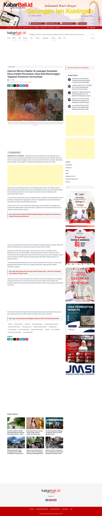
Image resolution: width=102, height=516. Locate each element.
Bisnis (53, 38)
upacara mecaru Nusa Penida (14, 332)
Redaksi (68, 182)
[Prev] (92, 34)
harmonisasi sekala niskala (14, 326)
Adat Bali (10, 324)
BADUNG (9, 27)
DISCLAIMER (65, 509)
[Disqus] (35, 386)
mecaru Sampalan (12, 329)
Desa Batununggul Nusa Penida (51, 324)
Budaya (25, 38)
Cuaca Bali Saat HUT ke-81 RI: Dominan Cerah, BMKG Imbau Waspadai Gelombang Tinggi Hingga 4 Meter (80, 107)
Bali (20, 38)
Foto (64, 38)
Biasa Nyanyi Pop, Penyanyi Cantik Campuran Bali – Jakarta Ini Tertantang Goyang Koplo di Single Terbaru (34, 432)
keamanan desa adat (26, 326)
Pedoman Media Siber (72, 179)
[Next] (93, 34)
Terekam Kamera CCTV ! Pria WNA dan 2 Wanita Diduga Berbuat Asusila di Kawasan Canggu (82, 87)
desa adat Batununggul (37, 324)
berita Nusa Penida (18, 324)
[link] (87, 27)
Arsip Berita (69, 165)
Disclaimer (69, 167)
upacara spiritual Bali (27, 332)
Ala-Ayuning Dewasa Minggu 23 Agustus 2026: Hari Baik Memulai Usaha (37, 318)
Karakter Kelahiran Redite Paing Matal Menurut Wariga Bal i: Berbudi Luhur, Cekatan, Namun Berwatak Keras (16, 432)
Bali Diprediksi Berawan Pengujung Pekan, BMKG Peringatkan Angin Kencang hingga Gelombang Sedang (15, 451)
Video (59, 38)
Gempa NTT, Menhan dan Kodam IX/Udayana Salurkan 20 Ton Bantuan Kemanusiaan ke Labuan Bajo (59, 34)
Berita (14, 38)
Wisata (37, 38)
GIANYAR (31, 27)
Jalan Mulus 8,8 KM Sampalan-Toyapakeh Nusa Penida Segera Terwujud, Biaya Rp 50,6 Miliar (81, 80)
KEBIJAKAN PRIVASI (55, 509)
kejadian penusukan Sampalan (40, 326)
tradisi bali (47, 329)
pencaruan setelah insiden (37, 329)
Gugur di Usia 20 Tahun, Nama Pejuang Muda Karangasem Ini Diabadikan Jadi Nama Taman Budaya (80, 100)
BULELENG (19, 27)
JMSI (67, 173)
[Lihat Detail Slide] (51, 12)
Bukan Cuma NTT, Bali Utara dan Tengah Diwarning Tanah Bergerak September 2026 (54, 451)
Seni (31, 38)
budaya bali (27, 324)
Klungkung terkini (53, 326)
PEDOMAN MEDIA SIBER (42, 509)
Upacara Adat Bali (55, 329)
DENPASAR (25, 27)
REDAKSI (32, 509)
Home (8, 38)
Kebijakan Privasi (70, 176)
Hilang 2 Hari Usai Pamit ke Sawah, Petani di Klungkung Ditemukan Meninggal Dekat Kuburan (34, 451)
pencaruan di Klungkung (23, 329)
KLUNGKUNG (51, 27)
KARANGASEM (43, 27)
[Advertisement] (51, 52)
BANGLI (14, 27)
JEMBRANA (36, 27)
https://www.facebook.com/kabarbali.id (78, 67)
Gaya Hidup (45, 38)
